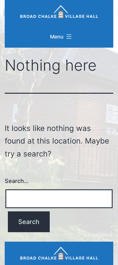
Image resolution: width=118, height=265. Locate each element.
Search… (17, 181)
